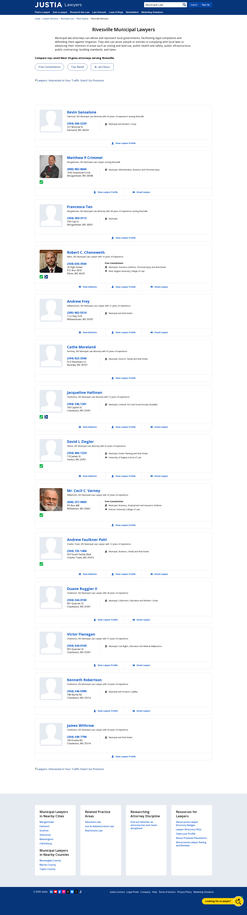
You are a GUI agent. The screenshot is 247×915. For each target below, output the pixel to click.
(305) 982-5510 (76, 313)
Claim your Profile (185, 833)
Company (145, 892)
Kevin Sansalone (81, 112)
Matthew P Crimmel (84, 157)
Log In (194, 5)
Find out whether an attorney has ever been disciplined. (144, 825)
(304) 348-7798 (76, 737)
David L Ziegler (80, 441)
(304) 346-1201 (76, 404)
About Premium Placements (191, 838)
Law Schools (99, 12)
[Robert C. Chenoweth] (51, 261)
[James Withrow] (51, 734)
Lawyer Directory (50, 18)
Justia (37, 18)
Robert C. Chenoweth (86, 252)
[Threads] (68, 891)
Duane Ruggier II (82, 588)
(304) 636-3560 (76, 264)
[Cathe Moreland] (51, 355)
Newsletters (132, 12)
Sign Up (206, 5)
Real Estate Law (93, 830)
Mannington (46, 839)
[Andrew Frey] (51, 310)
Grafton (44, 830)
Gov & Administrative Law (99, 826)
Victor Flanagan (81, 634)
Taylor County (47, 869)
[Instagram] (63, 891)
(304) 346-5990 (76, 691)
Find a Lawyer (42, 12)
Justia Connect (117, 892)
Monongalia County (50, 860)
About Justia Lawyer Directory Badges (187, 823)
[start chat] (238, 901)
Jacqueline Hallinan (84, 392)
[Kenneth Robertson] (51, 688)
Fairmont (45, 826)
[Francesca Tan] (51, 215)
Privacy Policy (184, 892)
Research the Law (79, 12)
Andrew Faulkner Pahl (87, 539)
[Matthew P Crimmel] (51, 166)
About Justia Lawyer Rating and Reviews (191, 844)
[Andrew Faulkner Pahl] (51, 548)
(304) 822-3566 (76, 358)
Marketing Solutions (152, 12)
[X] (76, 891)
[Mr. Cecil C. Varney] (51, 499)
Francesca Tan (79, 206)
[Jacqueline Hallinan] (51, 401)
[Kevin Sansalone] (51, 121)
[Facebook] (59, 891)
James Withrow (80, 725)
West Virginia (82, 18)
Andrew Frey (78, 301)
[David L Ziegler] (51, 450)
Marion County (48, 864)
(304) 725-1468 (76, 551)
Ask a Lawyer (60, 12)
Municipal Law (67, 18)
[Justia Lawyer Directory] (48, 4)
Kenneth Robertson (84, 679)
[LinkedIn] (51, 891)
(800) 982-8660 (76, 169)
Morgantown (47, 822)
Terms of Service (167, 892)
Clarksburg (46, 843)
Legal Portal (133, 892)
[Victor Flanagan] (51, 643)
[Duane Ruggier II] (51, 597)
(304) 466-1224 (76, 453)
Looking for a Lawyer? (218, 901)
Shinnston (45, 834)
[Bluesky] (72, 891)
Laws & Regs (116, 12)
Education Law (93, 822)
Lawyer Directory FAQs (188, 829)
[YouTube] (55, 891)
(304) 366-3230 (76, 123)
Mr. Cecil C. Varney (83, 490)
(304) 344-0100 (76, 600)
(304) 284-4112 (76, 218)
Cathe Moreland (81, 346)
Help (154, 892)
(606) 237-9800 (76, 502)
